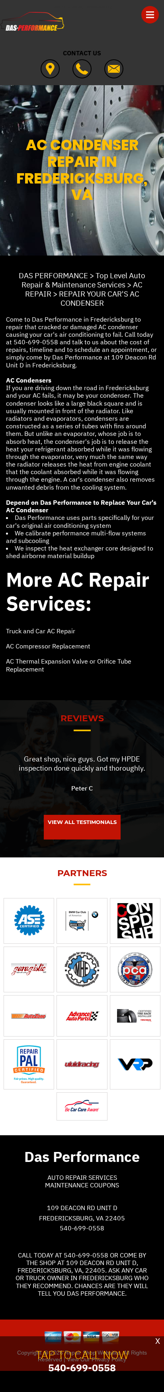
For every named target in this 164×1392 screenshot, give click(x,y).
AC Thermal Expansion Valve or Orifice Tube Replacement (68, 665)
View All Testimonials (82, 822)
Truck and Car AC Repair (40, 631)
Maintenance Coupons (82, 1185)
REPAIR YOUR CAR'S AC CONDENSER (99, 298)
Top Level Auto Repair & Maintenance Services (83, 280)
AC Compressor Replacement (48, 646)
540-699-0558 (36, 342)
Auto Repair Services (82, 1177)
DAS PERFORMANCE (53, 275)
